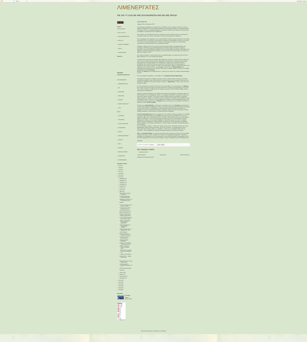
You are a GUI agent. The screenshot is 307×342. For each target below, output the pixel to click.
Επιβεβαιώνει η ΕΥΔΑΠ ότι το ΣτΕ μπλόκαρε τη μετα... (126, 200)
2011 (120, 284)
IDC (119, 87)
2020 (120, 165)
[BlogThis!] (159, 144)
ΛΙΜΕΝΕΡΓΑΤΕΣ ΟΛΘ (123, 83)
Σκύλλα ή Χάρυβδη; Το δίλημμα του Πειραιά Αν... (126, 234)
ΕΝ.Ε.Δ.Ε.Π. (121, 40)
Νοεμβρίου (122, 180)
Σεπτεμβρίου (122, 184)
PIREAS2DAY (121, 95)
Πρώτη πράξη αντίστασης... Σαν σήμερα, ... (125, 194)
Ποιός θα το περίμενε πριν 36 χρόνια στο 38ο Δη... (126, 205)
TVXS (119, 107)
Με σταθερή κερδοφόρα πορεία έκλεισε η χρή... (125, 197)
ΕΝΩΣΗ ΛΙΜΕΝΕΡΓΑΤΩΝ (123, 36)
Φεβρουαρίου (123, 276)
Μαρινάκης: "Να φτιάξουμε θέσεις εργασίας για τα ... (125, 215)
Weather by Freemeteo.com (121, 32)
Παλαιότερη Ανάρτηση (184, 154)
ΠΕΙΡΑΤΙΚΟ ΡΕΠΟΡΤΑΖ (123, 135)
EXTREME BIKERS (122, 160)
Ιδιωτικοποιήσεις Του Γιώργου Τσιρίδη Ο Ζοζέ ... (126, 262)
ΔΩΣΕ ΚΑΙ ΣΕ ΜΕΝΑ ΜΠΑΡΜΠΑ (124, 240)
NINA (119, 143)
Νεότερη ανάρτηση (142, 154)
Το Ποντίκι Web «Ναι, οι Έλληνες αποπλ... (125, 237)
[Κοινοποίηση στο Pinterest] (164, 144)
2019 (120, 167)
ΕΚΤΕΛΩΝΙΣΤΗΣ (122, 127)
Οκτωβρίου (122, 182)
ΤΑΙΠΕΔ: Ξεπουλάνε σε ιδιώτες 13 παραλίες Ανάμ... (124, 247)
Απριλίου (122, 272)
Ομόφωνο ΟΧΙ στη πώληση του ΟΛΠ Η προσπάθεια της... (125, 251)
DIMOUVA (120, 147)
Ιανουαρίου (122, 278)
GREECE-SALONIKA (123, 151)
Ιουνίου (121, 189)
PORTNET (120, 99)
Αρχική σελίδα (163, 154)
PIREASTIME (121, 91)
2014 (120, 177)
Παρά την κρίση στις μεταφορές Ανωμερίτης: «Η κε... (126, 265)
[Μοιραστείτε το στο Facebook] (162, 144)
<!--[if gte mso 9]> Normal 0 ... (126, 254)
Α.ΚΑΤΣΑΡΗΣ (121, 115)
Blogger (164, 331)
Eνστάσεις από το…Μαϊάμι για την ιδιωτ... (125, 257)
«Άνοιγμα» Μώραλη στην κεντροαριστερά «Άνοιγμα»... (125, 226)
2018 (120, 169)
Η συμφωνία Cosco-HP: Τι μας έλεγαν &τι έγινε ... (125, 208)
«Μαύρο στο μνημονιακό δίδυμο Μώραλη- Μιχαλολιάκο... (125, 222)
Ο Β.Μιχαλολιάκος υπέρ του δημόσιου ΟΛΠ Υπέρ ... (125, 230)
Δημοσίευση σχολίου (143, 152)
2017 (120, 171)
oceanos (128, 295)
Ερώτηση (122, 202)
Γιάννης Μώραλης (123, 232)
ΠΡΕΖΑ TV (120, 139)
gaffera (157, 331)
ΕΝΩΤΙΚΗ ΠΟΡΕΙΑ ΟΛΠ (123, 103)
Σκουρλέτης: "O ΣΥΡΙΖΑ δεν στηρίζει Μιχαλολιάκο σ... (125, 243)
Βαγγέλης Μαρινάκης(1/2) (125, 212)
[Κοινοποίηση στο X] (161, 144)
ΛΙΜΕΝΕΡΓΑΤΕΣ (138, 7)
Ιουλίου (121, 188)
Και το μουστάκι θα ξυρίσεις (125, 268)
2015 (120, 175)
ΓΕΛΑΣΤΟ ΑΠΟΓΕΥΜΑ (123, 123)
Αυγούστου (122, 186)
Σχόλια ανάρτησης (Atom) (148, 157)
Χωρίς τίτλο (122, 270)
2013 (120, 280)
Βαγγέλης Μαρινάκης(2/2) (125, 211)
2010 (120, 286)
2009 (120, 287)
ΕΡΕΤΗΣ (120, 131)
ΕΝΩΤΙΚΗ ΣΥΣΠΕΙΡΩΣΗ (123, 44)
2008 (120, 289)
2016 (120, 173)
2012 (120, 282)
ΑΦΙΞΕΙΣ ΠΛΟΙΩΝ (122, 52)
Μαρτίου (122, 274)
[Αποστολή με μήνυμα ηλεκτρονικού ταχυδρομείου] (158, 144)
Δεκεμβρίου (122, 178)
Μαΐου (121, 191)
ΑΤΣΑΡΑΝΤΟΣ (121, 119)
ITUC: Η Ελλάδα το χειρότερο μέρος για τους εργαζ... (126, 218)
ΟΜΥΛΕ (120, 48)
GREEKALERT (121, 155)
